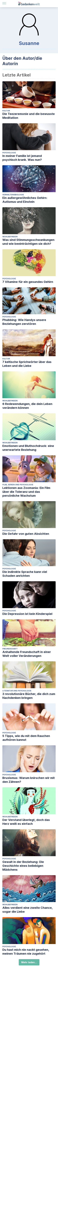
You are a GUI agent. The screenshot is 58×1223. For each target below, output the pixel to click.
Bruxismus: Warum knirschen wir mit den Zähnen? (28, 780)
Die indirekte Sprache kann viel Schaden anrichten (24, 574)
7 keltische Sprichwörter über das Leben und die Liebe (26, 364)
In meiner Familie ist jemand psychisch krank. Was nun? (22, 158)
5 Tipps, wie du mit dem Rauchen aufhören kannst (26, 738)
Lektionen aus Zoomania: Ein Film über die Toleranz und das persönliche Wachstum (26, 491)
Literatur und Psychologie (16, 691)
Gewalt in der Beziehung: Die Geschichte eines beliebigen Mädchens (23, 865)
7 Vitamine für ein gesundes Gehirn (27, 282)
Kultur (6, 111)
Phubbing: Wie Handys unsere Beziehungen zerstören (24, 322)
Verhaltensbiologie (13, 194)
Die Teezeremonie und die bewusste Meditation (28, 116)
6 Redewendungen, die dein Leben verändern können (27, 406)
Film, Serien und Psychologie (17, 485)
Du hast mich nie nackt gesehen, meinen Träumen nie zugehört (25, 951)
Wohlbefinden (10, 236)
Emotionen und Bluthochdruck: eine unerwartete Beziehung (28, 448)
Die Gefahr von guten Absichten (25, 534)
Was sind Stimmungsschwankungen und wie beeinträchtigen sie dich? (28, 241)
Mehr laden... (29, 962)
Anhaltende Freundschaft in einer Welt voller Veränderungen (26, 654)
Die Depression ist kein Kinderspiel (27, 614)
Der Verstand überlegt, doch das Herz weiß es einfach (26, 822)
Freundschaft (10, 649)
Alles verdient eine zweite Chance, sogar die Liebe (27, 909)
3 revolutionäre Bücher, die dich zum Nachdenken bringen (28, 696)
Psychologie (9, 153)
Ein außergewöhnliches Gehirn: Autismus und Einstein (24, 200)
